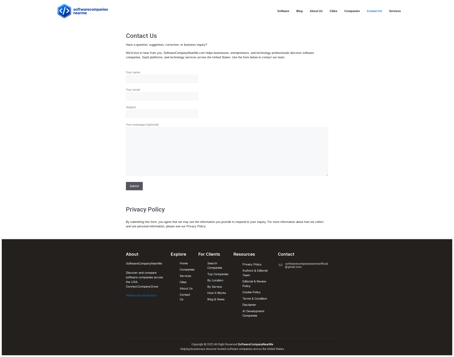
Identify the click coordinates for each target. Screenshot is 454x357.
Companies (352, 11)
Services (395, 11)
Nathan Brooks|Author (141, 295)
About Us (316, 11)
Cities (333, 11)
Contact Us (374, 11)
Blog (299, 11)
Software (283, 11)
